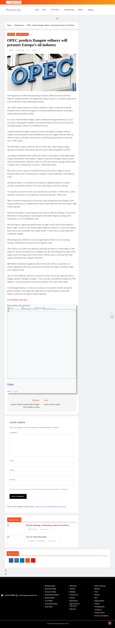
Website (12, 480)
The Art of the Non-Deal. (36, 537)
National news (22, 34)
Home (37, 10)
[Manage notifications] (110, 623)
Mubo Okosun (32, 529)
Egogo (11, 50)
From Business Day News (17, 300)
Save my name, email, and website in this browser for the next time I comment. (40, 489)
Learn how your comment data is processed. (50, 507)
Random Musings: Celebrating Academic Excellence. (48, 525)
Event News (55, 9)
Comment (14, 432)
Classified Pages (69, 10)
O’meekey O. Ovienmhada (36, 541)
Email (12, 470)
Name (12, 460)
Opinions (91, 10)
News (44, 9)
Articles (80, 9)
